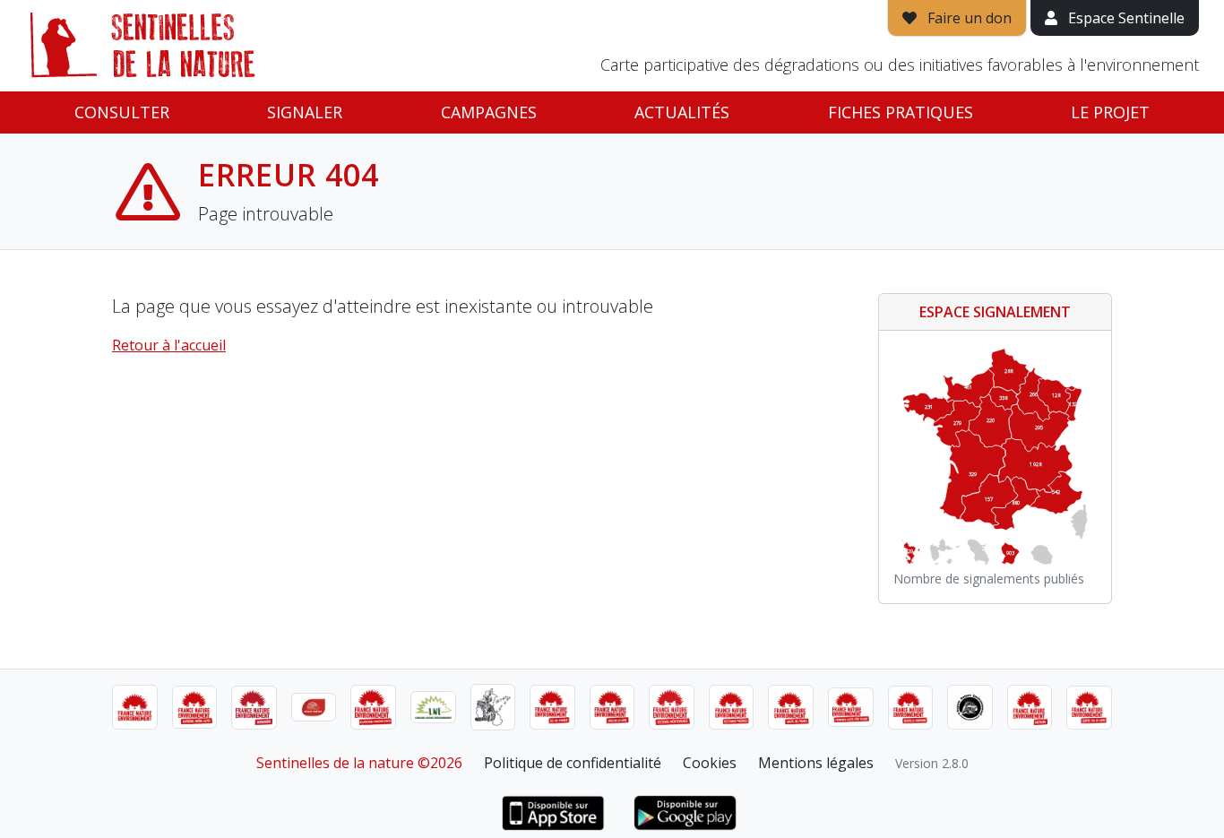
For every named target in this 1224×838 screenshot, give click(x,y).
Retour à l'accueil (169, 345)
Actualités (681, 112)
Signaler (304, 112)
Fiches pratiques (900, 112)
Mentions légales (816, 763)
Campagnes (489, 112)
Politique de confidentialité (572, 763)
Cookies (710, 763)
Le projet (1110, 112)
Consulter (121, 112)
